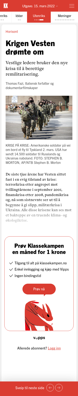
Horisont (12, 31)
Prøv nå (39, 289)
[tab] (19, 17)
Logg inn (54, 348)
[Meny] (71, 6)
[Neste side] (59, 387)
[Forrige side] (50, 387)
